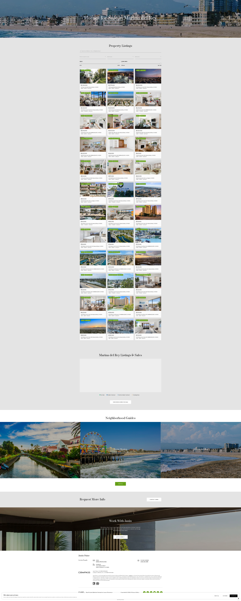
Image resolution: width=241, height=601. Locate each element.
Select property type (84, 56)
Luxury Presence (107, 592)
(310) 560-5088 (144, 561)
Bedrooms (137, 56)
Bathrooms (109, 56)
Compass (130, 575)
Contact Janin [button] (154, 499)
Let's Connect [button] (120, 536)
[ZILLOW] (158, 592)
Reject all (217, 595)
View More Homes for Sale (120, 402)
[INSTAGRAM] (147, 592)
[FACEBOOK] (144, 592)
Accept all (233, 595)
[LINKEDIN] (151, 592)
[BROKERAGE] (161, 592)
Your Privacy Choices (120, 599)
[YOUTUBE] (154, 592)
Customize (225, 595)
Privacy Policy (135, 592)
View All (120, 483)
